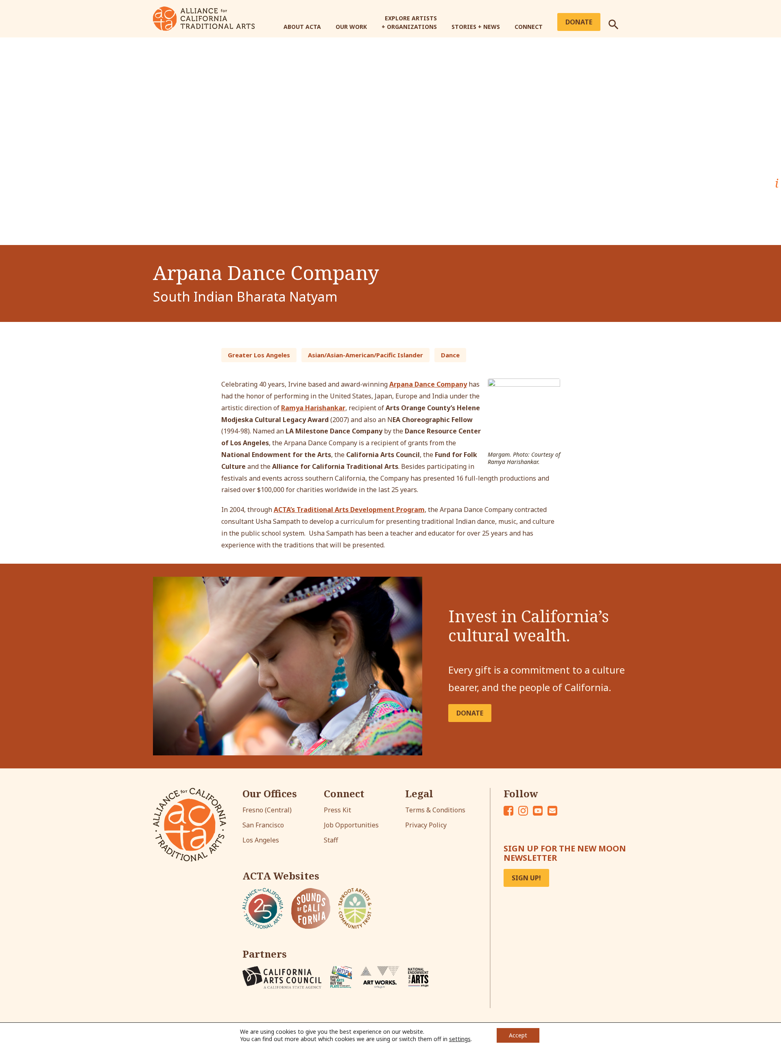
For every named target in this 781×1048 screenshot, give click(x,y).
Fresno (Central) (267, 809)
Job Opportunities (351, 824)
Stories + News (476, 27)
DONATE (469, 713)
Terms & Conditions (435, 809)
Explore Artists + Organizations (409, 22)
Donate (578, 22)
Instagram (523, 811)
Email (552, 811)
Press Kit (337, 809)
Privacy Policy (426, 824)
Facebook (508, 811)
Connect (529, 27)
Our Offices (269, 793)
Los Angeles (260, 840)
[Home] (204, 17)
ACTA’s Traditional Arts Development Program (349, 509)
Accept (518, 1035)
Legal (419, 793)
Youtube (538, 811)
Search (618, 21)
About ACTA (302, 27)
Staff (331, 840)
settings (460, 1039)
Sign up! (526, 877)
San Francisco (263, 824)
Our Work (351, 27)
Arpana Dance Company (428, 384)
